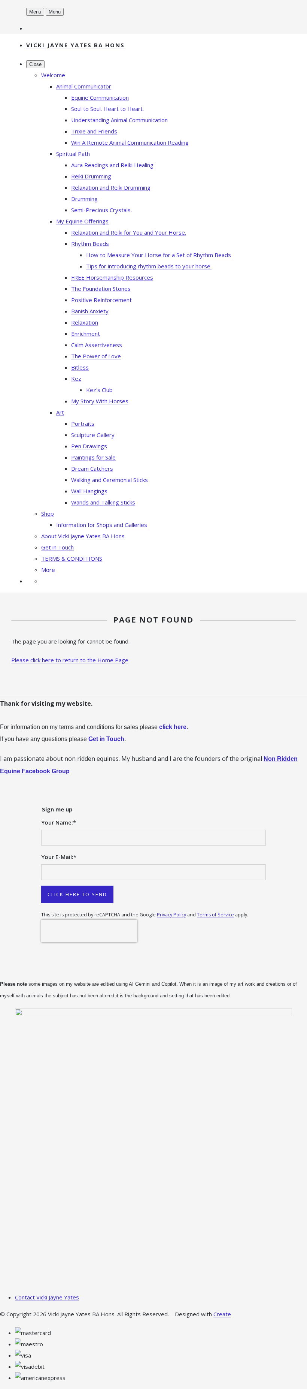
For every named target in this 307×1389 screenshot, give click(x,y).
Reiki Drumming (91, 176)
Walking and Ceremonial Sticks (109, 479)
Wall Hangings (89, 491)
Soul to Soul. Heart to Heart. (107, 108)
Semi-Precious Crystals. (101, 210)
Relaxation (84, 322)
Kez (76, 378)
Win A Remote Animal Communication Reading (130, 142)
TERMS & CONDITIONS (71, 558)
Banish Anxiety (90, 311)
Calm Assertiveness (96, 345)
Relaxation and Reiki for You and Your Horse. (128, 232)
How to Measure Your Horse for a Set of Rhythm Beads (158, 255)
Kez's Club (99, 390)
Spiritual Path (73, 153)
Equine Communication (100, 97)
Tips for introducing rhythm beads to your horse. (149, 266)
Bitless (80, 367)
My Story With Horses (99, 401)
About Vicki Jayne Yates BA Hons (83, 536)
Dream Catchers (92, 468)
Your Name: (58, 822)
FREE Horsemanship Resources (112, 277)
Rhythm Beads (90, 243)
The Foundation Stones (101, 288)
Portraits (82, 423)
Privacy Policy (171, 915)
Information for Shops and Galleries (101, 524)
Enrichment (85, 333)
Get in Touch (57, 547)
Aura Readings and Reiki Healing (112, 165)
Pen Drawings (89, 446)
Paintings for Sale (93, 457)
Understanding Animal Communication (119, 120)
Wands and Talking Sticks (103, 502)
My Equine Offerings (82, 221)
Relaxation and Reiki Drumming (111, 187)
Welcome (53, 75)
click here (172, 727)
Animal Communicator (83, 86)
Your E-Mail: (58, 857)
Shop (47, 513)
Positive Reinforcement (101, 300)
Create (222, 1314)
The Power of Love (96, 356)
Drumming (84, 198)
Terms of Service (215, 915)
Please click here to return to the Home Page (69, 660)
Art (60, 412)
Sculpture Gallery (93, 435)
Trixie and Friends (94, 131)
